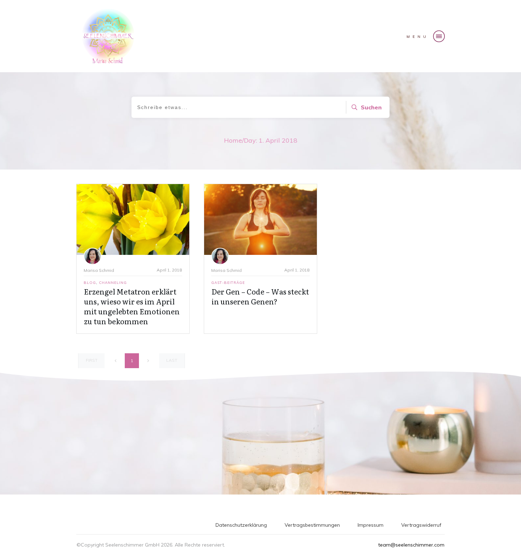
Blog (90, 282)
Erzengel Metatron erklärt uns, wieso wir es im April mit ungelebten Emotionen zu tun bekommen (132, 306)
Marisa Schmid (99, 270)
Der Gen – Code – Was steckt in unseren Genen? (260, 296)
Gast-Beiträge (228, 282)
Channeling (113, 282)
